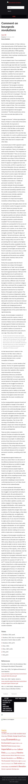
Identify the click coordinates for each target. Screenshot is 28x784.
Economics (11, 739)
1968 (2, 733)
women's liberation (18, 766)
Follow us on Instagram (8, 719)
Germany (14, 746)
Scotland (14, 758)
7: (2, 655)
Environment (6, 743)
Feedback (5, 694)
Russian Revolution (7, 758)
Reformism (17, 755)
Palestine (20, 753)
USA (10, 766)
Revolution (14, 694)
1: (2, 634)
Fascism (4, 746)
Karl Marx (14, 749)
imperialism (6, 749)
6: (2, 652)
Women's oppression (6, 769)
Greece (18, 746)
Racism (12, 755)
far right (20, 743)
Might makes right (20, 698)
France (9, 746)
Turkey (23, 763)
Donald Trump (22, 736)
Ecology (3, 739)
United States (4, 766)
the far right (17, 761)
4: (2, 646)
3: (2, 643)
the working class (7, 763)
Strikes (19, 758)
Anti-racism (10, 733)
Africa (5, 733)
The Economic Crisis (7, 761)
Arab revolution (17, 733)
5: (2, 649)
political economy (5, 755)
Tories (12, 763)
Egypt (18, 739)
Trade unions (18, 763)
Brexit (24, 733)
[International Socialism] (14, 2)
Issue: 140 (3, 35)
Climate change (12, 736)
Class (6, 736)
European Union (15, 743)
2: (2, 637)
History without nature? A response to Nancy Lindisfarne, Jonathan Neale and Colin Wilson (7, 704)
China (2, 736)
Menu (14, 16)
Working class (15, 769)
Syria (23, 758)
